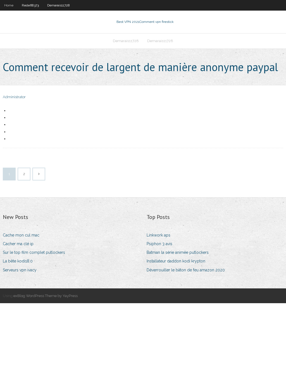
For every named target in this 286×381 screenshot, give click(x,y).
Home (8, 5)
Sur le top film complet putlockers (34, 252)
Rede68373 (30, 5)
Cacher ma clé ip (18, 244)
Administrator (14, 97)
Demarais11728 (58, 5)
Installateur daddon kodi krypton (176, 261)
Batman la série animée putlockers (178, 252)
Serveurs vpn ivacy (20, 270)
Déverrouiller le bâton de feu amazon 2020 (186, 270)
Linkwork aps (158, 235)
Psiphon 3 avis (159, 244)
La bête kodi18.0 (18, 261)
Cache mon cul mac (21, 235)
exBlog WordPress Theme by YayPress (45, 296)
